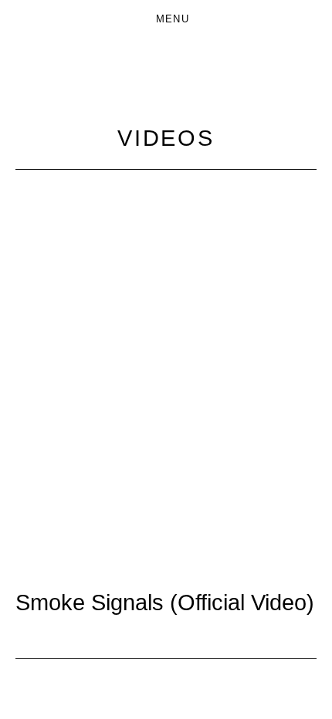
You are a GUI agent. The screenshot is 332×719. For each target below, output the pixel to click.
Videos (166, 138)
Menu (172, 19)
